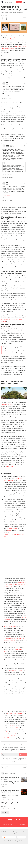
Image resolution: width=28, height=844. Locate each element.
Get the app (21, 837)
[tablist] (8, 773)
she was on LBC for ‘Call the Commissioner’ (13, 47)
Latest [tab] (6, 773)
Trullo (5, 732)
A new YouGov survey (10, 626)
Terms (19, 831)
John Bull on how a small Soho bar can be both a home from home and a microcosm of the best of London (10, 794)
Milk (17, 728)
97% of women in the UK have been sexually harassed (13, 319)
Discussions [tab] (12, 773)
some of (3, 284)
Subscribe (19, 2)
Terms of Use (21, 758)
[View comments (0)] (9, 786)
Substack (6, 841)
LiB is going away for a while (10, 803)
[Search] (25, 773)
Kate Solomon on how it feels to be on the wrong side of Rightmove (10, 782)
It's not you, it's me (6, 805)
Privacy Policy (14, 761)
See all (4, 812)
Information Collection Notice (16, 759)
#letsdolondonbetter (11, 528)
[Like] (2, 18)
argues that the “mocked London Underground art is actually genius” (15, 584)
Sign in (25, 2)
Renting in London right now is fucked (10, 778)
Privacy (15, 831)
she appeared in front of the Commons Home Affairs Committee (12, 39)
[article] (14, 782)
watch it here (9, 466)
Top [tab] (3, 773)
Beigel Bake (11, 726)
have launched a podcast (15, 671)
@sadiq (9, 530)
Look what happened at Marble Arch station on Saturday (14, 640)
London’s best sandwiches (14, 713)
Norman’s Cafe (12, 734)
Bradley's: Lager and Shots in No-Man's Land (10, 791)
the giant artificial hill (7, 404)
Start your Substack (10, 837)
